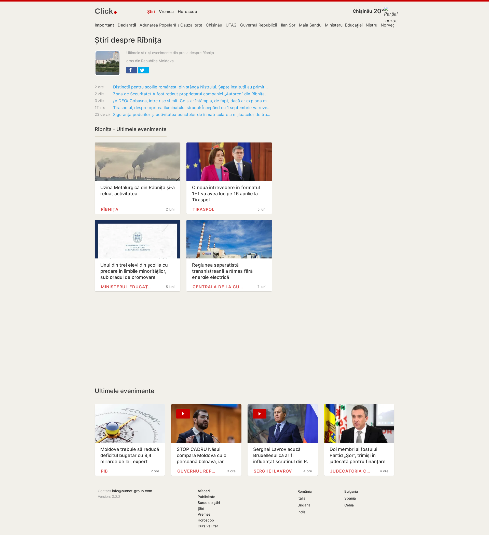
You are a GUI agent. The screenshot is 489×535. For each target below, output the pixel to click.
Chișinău (362, 11)
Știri (151, 11)
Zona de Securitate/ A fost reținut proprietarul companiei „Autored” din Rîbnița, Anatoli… (192, 93)
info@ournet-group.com (132, 491)
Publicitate (206, 496)
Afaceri (204, 491)
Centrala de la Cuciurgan (218, 286)
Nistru (371, 25)
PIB (104, 471)
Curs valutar (208, 526)
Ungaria (303, 505)
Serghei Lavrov (273, 471)
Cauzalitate (191, 25)
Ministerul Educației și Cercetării (356, 25)
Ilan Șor (288, 25)
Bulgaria (351, 491)
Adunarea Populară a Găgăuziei (170, 25)
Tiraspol (203, 209)
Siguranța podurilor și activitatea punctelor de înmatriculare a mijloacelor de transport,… (192, 114)
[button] (131, 70)
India (301, 512)
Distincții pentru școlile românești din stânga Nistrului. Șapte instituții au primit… (190, 86)
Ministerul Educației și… (126, 286)
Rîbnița (110, 209)
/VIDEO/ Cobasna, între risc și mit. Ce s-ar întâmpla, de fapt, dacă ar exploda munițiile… (192, 100)
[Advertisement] (183, 339)
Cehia (349, 505)
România (304, 491)
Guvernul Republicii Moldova (267, 25)
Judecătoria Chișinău (350, 471)
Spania (350, 498)
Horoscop (187, 11)
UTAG (231, 25)
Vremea (166, 11)
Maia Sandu (310, 25)
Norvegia (389, 25)
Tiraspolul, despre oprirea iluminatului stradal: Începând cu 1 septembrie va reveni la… (192, 107)
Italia (301, 498)
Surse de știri (209, 502)
